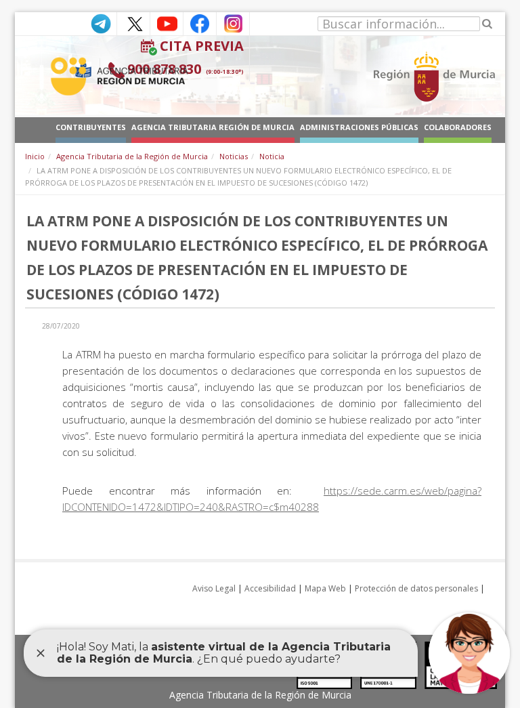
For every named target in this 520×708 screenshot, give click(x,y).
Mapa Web (325, 588)
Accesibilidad (270, 588)
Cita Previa (202, 46)
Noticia (271, 156)
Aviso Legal (214, 588)
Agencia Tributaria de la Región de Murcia (132, 156)
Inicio (35, 156)
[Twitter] (133, 23)
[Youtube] (166, 23)
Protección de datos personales (416, 588)
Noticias (233, 156)
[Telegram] (100, 23)
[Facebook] (200, 23)
